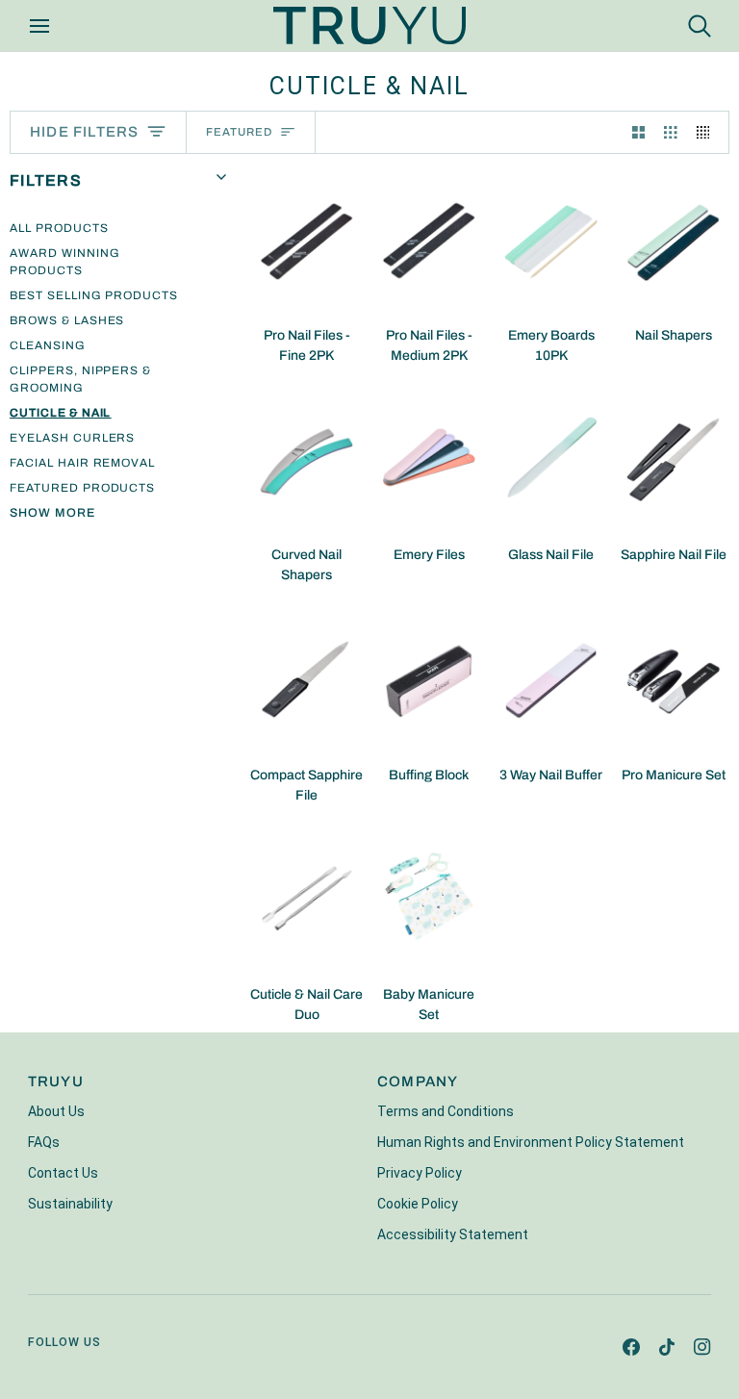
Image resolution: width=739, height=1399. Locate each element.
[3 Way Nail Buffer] (551, 678)
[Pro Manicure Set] (673, 678)
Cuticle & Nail (60, 413)
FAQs (44, 1142)
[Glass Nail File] (551, 459)
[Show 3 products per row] (670, 132)
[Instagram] (702, 1347)
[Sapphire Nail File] (673, 459)
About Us (56, 1111)
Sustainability (70, 1203)
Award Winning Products (64, 261)
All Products (59, 228)
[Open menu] (57, 25)
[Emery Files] (428, 459)
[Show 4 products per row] (708, 132)
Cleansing (48, 345)
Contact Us (63, 1173)
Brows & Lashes (67, 320)
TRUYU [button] (56, 1081)
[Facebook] (631, 1347)
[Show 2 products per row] (639, 132)
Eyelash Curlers (72, 438)
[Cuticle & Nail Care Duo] (306, 898)
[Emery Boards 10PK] (551, 239)
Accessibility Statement (452, 1234)
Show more (52, 513)
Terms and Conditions (445, 1111)
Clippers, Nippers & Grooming (80, 379)
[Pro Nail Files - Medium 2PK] (428, 239)
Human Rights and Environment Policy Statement (530, 1142)
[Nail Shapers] (673, 239)
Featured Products (82, 488)
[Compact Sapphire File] (306, 678)
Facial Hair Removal (82, 463)
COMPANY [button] (417, 1081)
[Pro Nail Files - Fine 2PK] (306, 239)
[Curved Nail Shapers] (306, 459)
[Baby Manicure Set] (428, 898)
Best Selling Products (94, 295)
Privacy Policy (419, 1173)
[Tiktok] (667, 1347)
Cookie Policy (417, 1203)
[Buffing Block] (428, 678)
